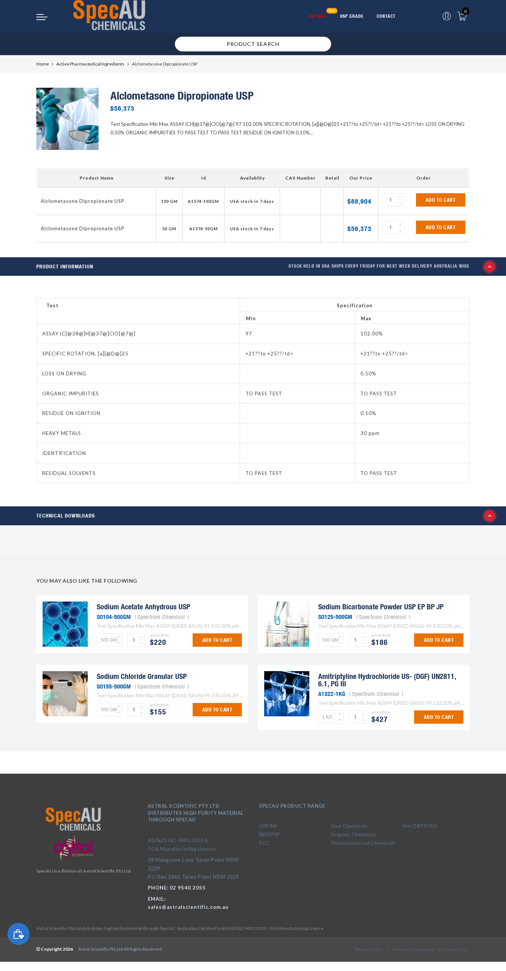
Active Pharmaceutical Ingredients (90, 64)
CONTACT (386, 16)
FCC (264, 843)
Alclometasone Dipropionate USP (82, 201)
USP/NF (268, 826)
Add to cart (441, 200)
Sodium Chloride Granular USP (142, 676)
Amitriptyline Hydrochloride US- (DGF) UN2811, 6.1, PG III (387, 680)
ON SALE (318, 16)
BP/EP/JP (269, 834)
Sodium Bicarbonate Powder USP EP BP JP (380, 606)
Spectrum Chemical (161, 616)
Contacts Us (456, 949)
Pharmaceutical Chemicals (363, 843)
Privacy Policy (369, 949)
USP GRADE (352, 16)
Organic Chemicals (354, 834)
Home (42, 64)
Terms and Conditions (413, 949)
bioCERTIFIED (420, 826)
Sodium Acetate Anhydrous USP (143, 606)
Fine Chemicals (349, 826)
